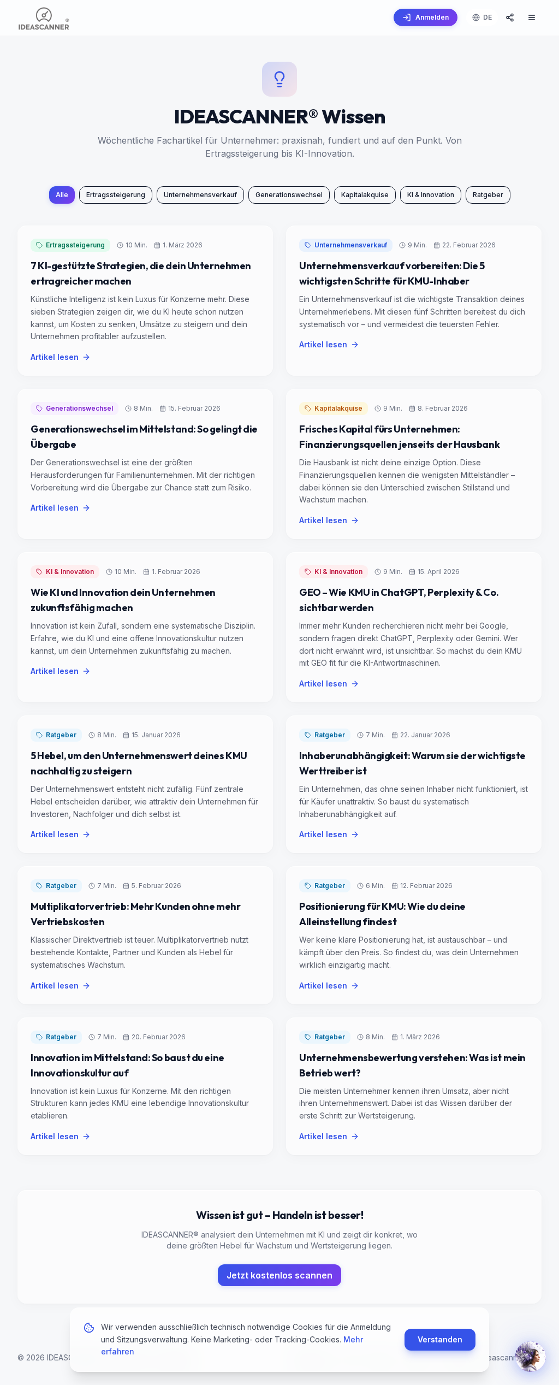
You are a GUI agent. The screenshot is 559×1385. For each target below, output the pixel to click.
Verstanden (440, 1339)
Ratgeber (488, 195)
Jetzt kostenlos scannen (279, 1275)
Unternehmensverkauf (200, 195)
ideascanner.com (511, 1357)
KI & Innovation (430, 195)
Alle (62, 195)
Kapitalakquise (365, 195)
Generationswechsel (289, 195)
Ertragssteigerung (115, 195)
